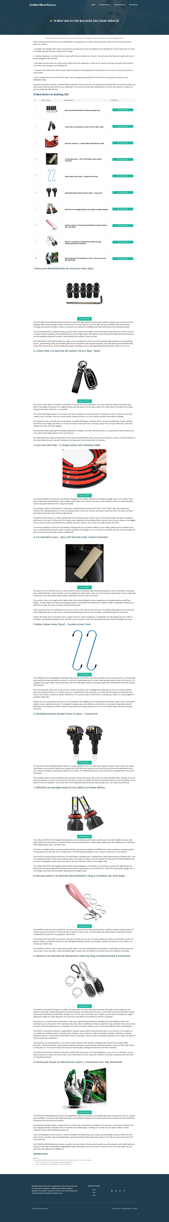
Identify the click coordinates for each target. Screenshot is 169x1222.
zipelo (89, 1160)
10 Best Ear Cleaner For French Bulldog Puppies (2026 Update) (54, 1162)
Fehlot (46, 1160)
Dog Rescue (133, 5)
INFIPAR (50, 1160)
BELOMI (41, 1160)
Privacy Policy (116, 1208)
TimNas (74, 1160)
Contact (94, 1195)
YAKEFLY (84, 1160)
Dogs (37, 1158)
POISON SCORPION (66, 1160)
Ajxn (37, 1160)
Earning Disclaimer (126, 1208)
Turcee (80, 1160)
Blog (94, 1192)
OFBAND (56, 1160)
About (94, 1190)
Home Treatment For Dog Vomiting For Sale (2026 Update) (53, 1164)
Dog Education (119, 5)
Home (93, 5)
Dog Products (104, 5)
